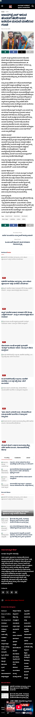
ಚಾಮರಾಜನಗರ (6, 674)
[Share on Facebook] (13, 51)
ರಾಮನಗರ (27, 623)
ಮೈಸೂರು (27, 611)
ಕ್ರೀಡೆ (2, 667)
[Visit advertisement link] (17, 2)
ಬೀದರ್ (15, 651)
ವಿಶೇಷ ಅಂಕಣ (28, 644)
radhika (12, 219)
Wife (23, 219)
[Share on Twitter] (22, 51)
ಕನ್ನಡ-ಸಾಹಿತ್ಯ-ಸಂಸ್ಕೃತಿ (5, 648)
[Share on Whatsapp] (5, 51)
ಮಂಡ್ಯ (15, 674)
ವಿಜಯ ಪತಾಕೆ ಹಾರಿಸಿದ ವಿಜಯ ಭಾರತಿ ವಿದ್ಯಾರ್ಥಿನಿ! (21, 478)
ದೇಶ (7, 12)
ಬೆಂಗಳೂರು (16, 654)
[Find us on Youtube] (16, 592)
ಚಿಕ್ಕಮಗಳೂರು (17, 611)
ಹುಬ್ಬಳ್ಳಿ (26, 678)
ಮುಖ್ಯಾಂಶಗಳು (17, 677)
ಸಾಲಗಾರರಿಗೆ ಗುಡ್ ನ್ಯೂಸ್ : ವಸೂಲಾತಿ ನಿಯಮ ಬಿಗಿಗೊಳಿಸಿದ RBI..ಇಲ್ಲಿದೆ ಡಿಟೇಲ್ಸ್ (21, 485)
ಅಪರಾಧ (4, 623)
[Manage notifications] (30, 713)
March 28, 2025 (5, 29)
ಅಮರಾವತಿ (4, 626)
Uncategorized (6, 620)
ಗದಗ (2, 671)
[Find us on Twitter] (7, 592)
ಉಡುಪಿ (3, 641)
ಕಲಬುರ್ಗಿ (4, 652)
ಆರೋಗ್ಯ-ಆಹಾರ (4, 630)
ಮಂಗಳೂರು (16, 671)
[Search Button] (33, 6)
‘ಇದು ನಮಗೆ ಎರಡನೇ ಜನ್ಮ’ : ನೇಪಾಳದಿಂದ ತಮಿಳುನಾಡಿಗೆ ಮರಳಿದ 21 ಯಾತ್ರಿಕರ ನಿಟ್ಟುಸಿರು (16, 414)
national (4, 611)
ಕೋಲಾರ (4, 664)
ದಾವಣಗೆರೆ (16, 629)
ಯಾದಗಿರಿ (27, 614)
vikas (18, 219)
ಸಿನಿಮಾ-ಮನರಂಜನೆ (27, 668)
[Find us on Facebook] (3, 592)
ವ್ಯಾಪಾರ (26, 650)
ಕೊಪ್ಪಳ (3, 661)
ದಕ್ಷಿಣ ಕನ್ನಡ (16, 626)
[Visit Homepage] (10, 6)
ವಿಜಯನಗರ (27, 635)
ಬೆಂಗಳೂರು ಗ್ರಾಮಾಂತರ (16, 658)
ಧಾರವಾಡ (16, 639)
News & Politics (6, 614)
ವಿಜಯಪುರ (27, 638)
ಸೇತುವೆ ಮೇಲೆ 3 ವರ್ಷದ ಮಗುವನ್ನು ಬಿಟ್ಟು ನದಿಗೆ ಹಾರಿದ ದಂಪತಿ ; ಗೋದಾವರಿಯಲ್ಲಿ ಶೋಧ (15, 447)
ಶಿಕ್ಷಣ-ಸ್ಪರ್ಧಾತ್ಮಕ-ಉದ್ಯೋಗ (27, 655)
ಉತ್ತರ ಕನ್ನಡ (5, 644)
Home (2, 12)
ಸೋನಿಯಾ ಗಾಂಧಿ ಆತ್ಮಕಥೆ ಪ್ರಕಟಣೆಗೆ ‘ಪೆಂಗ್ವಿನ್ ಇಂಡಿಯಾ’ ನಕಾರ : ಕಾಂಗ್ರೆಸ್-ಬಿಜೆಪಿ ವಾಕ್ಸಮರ (17, 348)
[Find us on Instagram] (11, 592)
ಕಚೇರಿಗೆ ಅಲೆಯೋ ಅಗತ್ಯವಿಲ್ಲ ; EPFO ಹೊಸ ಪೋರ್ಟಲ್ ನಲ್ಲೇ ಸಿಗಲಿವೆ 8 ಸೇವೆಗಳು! (16, 282)
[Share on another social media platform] (30, 51)
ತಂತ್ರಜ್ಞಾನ (16, 620)
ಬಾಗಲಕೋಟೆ (17, 648)
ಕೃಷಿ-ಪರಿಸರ (5, 655)
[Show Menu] (2, 6)
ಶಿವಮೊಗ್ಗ (26, 660)
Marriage (5, 219)
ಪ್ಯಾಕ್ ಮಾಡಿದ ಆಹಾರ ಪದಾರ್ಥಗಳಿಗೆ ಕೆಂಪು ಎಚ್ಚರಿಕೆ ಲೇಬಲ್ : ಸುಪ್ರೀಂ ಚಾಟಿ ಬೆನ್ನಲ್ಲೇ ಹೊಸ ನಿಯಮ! (17, 315)
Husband (24, 216)
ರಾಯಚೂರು (27, 626)
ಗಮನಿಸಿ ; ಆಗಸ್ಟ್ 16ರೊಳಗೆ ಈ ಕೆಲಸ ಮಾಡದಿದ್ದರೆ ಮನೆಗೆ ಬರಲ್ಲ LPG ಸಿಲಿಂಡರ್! (21, 463)
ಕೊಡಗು (3, 658)
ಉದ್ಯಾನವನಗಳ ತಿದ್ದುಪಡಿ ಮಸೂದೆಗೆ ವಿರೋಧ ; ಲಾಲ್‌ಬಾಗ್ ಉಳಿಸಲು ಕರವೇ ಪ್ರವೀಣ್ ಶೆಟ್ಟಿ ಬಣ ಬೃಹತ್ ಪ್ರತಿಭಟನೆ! (21, 535)
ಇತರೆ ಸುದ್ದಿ (4, 635)
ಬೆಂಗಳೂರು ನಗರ (16, 663)
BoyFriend (9, 216)
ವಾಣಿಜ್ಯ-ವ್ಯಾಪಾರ (26, 630)
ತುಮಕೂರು (16, 623)
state (3, 617)
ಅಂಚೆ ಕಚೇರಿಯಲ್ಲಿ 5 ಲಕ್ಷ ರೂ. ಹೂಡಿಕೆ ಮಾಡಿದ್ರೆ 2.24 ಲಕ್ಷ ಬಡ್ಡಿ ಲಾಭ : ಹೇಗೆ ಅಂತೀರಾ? (14, 381)
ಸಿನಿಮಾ (26, 663)
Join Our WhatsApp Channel (14, 600)
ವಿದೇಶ (26, 641)
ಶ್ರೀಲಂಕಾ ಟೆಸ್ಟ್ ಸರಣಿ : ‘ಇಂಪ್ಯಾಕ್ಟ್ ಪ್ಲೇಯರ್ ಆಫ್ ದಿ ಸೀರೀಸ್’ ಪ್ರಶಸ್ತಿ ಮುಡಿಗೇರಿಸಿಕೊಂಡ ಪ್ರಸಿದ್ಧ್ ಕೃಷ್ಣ (19, 520)
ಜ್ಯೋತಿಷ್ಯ (15, 617)
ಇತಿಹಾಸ (3, 638)
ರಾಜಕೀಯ (27, 617)
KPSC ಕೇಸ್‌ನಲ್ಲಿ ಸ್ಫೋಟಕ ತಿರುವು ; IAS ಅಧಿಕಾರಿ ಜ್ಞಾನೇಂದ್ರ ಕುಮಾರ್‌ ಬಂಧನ (20, 527)
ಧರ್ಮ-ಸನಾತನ (17, 635)
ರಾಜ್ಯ (25, 620)
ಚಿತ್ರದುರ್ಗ (16, 614)
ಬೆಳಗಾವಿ (15, 667)
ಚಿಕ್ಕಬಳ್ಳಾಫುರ (5, 677)
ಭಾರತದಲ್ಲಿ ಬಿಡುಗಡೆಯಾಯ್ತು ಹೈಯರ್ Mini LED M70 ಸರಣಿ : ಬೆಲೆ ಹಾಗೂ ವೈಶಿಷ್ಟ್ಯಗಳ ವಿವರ (20, 471)
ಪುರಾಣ (15, 642)
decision (17, 216)
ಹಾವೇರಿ (26, 672)
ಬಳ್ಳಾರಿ (15, 645)
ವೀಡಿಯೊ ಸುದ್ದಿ (28, 647)
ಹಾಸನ (26, 675)
